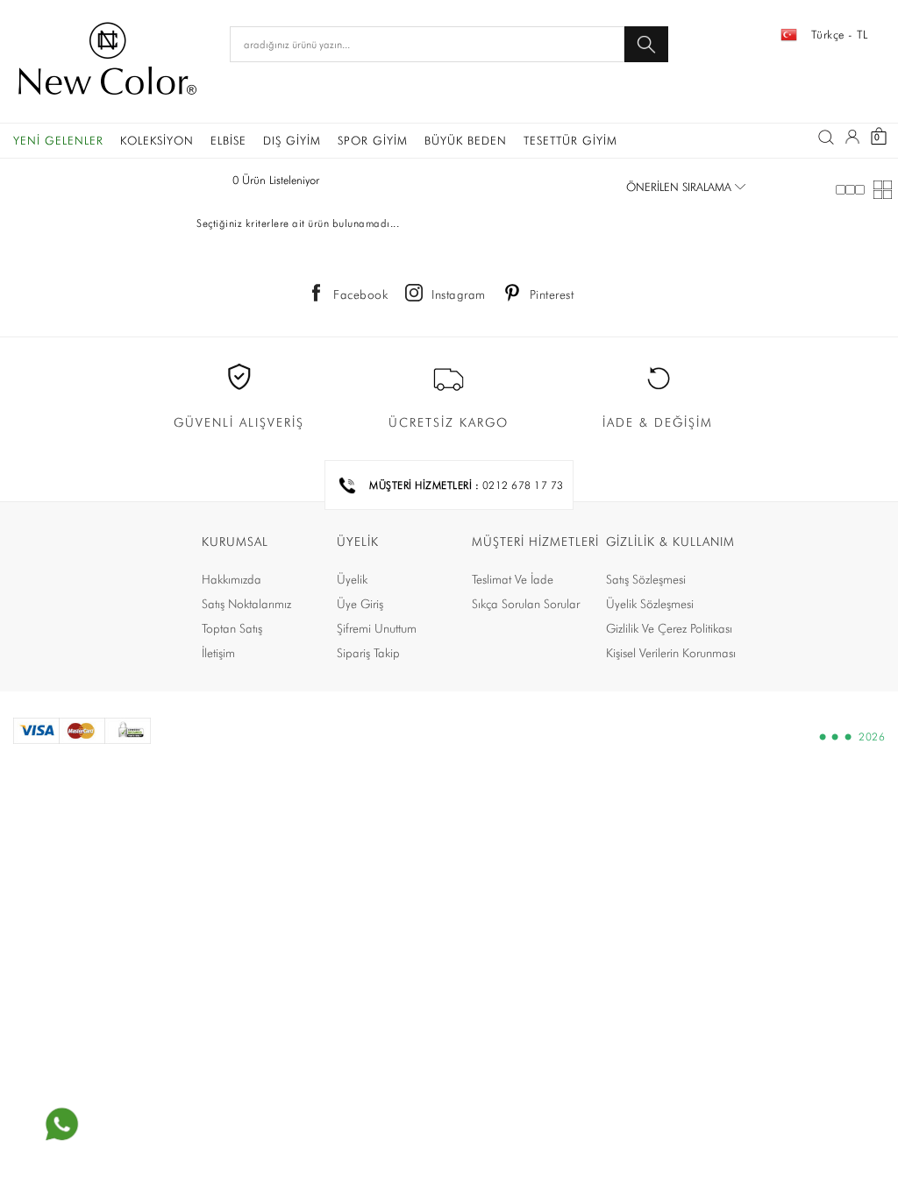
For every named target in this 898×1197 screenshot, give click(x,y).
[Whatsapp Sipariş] (61, 1124)
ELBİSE (228, 140)
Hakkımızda (231, 579)
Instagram (458, 294)
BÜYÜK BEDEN (465, 140)
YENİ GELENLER (58, 140)
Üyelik (352, 579)
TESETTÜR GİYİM (570, 140)
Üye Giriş (360, 604)
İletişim (218, 653)
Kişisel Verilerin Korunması (671, 653)
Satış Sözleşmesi (646, 579)
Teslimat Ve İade (512, 579)
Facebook (360, 294)
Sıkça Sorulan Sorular (526, 604)
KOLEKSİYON (157, 140)
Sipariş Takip (368, 653)
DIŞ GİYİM (292, 140)
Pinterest (552, 294)
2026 (872, 737)
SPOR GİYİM (373, 140)
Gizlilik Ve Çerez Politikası (669, 628)
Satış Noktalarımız (246, 604)
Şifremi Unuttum (377, 628)
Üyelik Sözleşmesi (650, 604)
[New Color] (107, 61)
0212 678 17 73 (523, 485)
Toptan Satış (232, 628)
